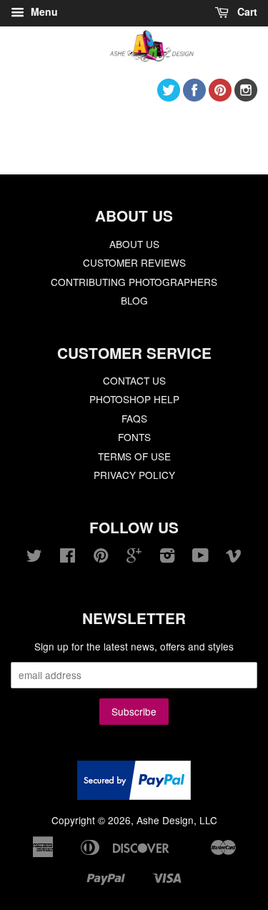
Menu (43, 11)
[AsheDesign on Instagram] (245, 97)
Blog (134, 300)
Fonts (134, 437)
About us (134, 244)
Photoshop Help (134, 399)
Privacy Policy (134, 475)
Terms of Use (134, 456)
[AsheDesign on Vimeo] (234, 557)
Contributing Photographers (134, 282)
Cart (245, 11)
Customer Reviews (134, 262)
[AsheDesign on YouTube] (200, 557)
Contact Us (134, 380)
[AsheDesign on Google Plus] (134, 557)
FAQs (134, 418)
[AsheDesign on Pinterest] (220, 97)
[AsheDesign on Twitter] (168, 97)
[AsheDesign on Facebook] (194, 97)
